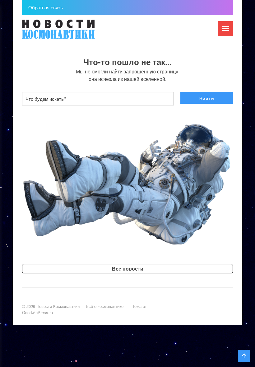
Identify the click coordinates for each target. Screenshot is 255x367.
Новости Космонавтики (68, 32)
